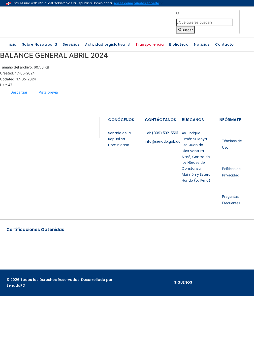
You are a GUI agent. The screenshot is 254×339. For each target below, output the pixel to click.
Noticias (202, 45)
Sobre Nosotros (37, 45)
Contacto (224, 45)
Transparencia (149, 45)
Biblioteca (179, 45)
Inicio (11, 45)
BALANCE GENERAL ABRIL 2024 (54, 55)
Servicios (71, 45)
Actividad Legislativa (105, 45)
